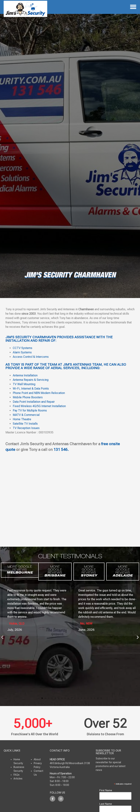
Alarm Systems (22, 352)
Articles (17, 778)
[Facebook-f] (52, 799)
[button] (133, 7)
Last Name (105, 803)
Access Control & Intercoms (31, 356)
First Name (105, 790)
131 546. (61, 449)
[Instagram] (61, 799)
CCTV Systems (23, 348)
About (37, 759)
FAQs (16, 774)
